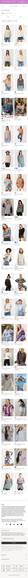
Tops (5, 10)
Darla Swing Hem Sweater (19, 492)
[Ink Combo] (2, 342)
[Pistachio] (2, 491)
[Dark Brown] (12, 116)
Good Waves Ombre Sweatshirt (20, 418)
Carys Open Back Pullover (6, 169)
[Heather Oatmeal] (15, 117)
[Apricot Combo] (3, 342)
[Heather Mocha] (2, 143)
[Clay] (7, 117)
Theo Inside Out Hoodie (5, 368)
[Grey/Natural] (2, 442)
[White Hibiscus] (16, 392)
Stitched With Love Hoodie (19, 468)
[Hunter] (3, 168)
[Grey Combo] (5, 342)
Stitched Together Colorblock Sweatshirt (7, 219)
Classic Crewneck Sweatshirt (6, 393)
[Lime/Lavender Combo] (2, 317)
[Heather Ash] (15, 491)
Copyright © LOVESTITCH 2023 (14, 575)
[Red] (10, 116)
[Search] (21, 6)
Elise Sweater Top (17, 69)
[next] (27, 1)
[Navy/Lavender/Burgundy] (15, 342)
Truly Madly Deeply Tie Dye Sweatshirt (6, 419)
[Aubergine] (5, 116)
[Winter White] (2, 117)
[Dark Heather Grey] (16, 117)
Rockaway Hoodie (4, 293)
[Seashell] (15, 266)
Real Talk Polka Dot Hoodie (19, 444)
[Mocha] (8, 117)
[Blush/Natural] (3, 442)
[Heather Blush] (3, 117)
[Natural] (15, 43)
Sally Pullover (16, 243)
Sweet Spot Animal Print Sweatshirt (19, 369)
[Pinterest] (17, 524)
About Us (3, 555)
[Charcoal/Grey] (15, 417)
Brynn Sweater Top (17, 44)
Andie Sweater (4, 492)
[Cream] (15, 67)
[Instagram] (14, 524)
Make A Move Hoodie (18, 218)
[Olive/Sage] (2, 242)
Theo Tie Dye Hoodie (18, 344)
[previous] (1, 1)
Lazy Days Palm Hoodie (5, 444)
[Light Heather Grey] (2, 43)
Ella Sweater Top (4, 44)
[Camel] (15, 143)
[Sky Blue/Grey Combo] (3, 317)
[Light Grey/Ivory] (2, 192)
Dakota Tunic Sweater (18, 194)
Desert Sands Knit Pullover (19, 145)
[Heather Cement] (5, 117)
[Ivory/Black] (15, 442)
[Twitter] (10, 524)
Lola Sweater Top (4, 93)
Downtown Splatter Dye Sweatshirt (18, 294)
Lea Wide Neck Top (18, 169)
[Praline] (10, 117)
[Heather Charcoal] (12, 117)
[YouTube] (21, 524)
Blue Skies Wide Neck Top (6, 194)
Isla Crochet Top (4, 69)
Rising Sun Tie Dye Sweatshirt (7, 318)
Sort (20, 16)
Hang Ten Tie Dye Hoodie (6, 468)
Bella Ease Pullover (17, 118)
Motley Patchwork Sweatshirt (7, 268)
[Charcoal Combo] (15, 366)
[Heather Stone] (3, 118)
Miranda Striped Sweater (19, 93)
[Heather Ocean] (16, 43)
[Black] (2, 118)
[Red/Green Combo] (5, 317)
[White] (2, 67)
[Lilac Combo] (16, 366)
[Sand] (16, 467)
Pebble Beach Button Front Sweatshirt (19, 269)
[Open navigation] (2, 6)
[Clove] (3, 116)
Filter (8, 16)
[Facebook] (6, 524)
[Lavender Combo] (7, 342)
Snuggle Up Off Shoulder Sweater (6, 121)
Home (2, 10)
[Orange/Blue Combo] (16, 317)
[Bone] (5, 168)
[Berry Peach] (2, 417)
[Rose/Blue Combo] (15, 317)
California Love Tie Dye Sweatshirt (18, 319)
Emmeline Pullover (4, 145)
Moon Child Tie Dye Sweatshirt (7, 344)
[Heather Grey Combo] (2, 266)
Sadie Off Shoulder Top (5, 243)
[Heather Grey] (2, 366)
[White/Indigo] (2, 467)
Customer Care (5, 559)
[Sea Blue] (16, 266)
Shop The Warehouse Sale (21, 2)
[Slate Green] (15, 168)
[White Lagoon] (15, 392)
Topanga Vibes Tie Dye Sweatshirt (18, 394)
